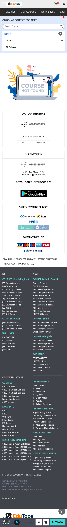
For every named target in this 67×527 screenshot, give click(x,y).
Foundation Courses (11, 399)
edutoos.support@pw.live (33, 174)
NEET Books (38, 308)
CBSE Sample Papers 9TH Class (16, 444)
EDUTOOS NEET (40, 358)
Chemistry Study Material (44, 415)
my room (63, 3)
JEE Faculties (7, 340)
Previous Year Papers (42, 421)
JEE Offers (6, 349)
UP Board (6, 417)
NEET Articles (39, 445)
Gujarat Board (8, 429)
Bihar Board (7, 420)
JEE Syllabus (38, 394)
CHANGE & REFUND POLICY (24, 259)
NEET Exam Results (41, 367)
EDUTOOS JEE (8, 337)
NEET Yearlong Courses (43, 289)
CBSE (4, 410)
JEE (3, 273)
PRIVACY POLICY (9, 263)
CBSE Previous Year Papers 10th (16, 456)
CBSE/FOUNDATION (12, 377)
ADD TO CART (46, 522)
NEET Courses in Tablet (43, 304)
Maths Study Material (42, 418)
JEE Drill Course (9, 314)
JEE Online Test (9, 343)
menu (3, 4)
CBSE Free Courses (10, 396)
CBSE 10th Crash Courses (13, 393)
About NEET (38, 436)
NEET (35, 273)
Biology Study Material (43, 463)
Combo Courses (40, 283)
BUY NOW (57, 522)
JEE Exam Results (10, 346)
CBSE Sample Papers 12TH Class (16, 453)
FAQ (23, 142)
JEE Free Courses (9, 311)
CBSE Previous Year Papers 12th (16, 459)
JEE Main (37, 388)
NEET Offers (38, 370)
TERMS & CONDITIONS (47, 259)
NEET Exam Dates (41, 442)
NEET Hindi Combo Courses (45, 322)
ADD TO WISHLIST (39, 522)
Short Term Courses (11, 295)
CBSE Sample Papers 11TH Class (16, 450)
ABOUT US (7, 259)
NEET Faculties (39, 361)
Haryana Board (9, 426)
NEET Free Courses (41, 311)
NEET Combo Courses (42, 340)
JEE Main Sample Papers (43, 425)
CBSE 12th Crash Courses (13, 389)
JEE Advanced (39, 391)
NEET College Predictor (43, 449)
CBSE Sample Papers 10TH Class (16, 447)
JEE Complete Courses (12, 292)
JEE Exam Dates (40, 398)
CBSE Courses (8, 386)
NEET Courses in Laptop (43, 301)
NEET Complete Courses (43, 292)
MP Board (6, 423)
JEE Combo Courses (10, 283)
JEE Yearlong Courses (11, 289)
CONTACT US (23, 263)
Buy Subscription (9, 286)
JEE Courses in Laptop (12, 301)
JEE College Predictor (42, 404)
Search (61, 26)
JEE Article (37, 401)
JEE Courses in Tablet (11, 304)
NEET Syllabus (39, 439)
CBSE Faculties (8, 402)
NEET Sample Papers (42, 469)
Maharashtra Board (11, 432)
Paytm (33, 222)
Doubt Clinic (8, 498)
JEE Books (6, 308)
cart (56, 3)
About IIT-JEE (38, 385)
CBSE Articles (8, 435)
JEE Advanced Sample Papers (45, 428)
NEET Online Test (40, 364)
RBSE (4, 413)
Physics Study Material (43, 412)
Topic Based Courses (11, 298)
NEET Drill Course (40, 314)
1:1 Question (39, 142)
